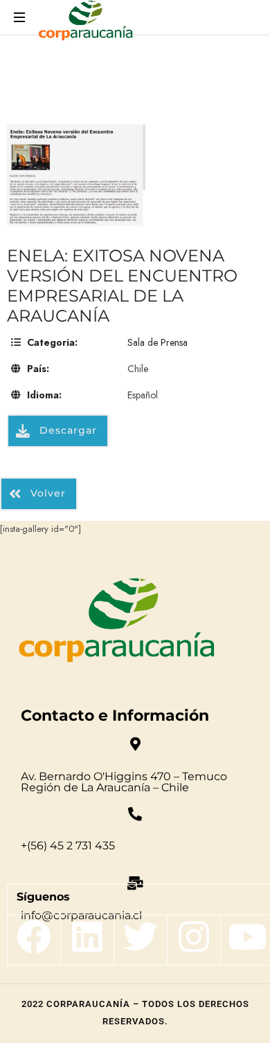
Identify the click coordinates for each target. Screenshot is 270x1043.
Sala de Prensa (157, 342)
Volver (46, 493)
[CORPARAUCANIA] (85, 22)
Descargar (66, 430)
